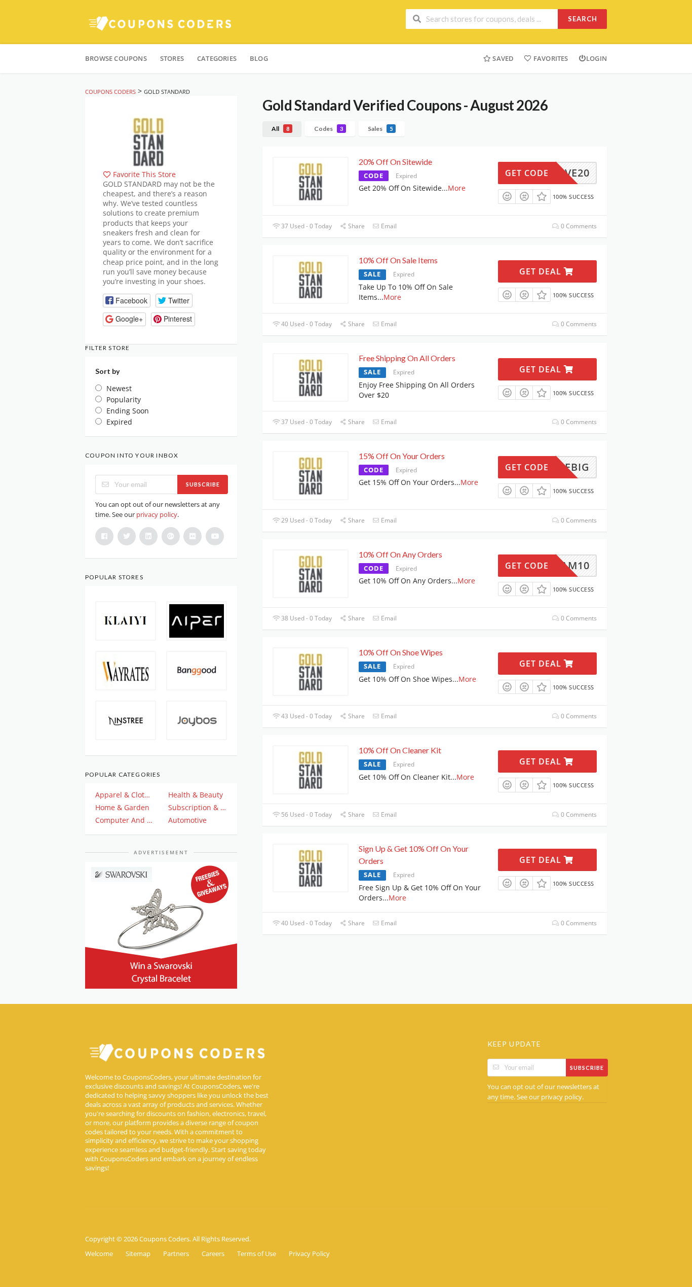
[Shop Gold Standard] (148, 140)
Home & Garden (122, 807)
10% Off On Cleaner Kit (400, 750)
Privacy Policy (309, 1253)
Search (582, 19)
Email (388, 226)
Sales (380, 128)
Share (356, 226)
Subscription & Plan (197, 807)
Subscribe (203, 484)
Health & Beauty (195, 794)
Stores (172, 58)
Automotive (187, 820)
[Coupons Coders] (161, 23)
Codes (328, 128)
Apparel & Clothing (124, 794)
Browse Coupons (116, 58)
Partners (176, 1253)
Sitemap (138, 1253)
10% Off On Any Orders (400, 554)
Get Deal (541, 271)
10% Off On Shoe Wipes (401, 652)
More (457, 188)
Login (596, 58)
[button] (126, 300)
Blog (259, 58)
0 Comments (578, 226)
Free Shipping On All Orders (407, 358)
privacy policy (156, 514)
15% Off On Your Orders (402, 456)
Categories (217, 58)
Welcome (99, 1253)
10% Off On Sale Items (398, 260)
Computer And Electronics (124, 820)
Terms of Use (256, 1253)
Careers (213, 1253)
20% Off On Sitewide (395, 161)
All (280, 128)
